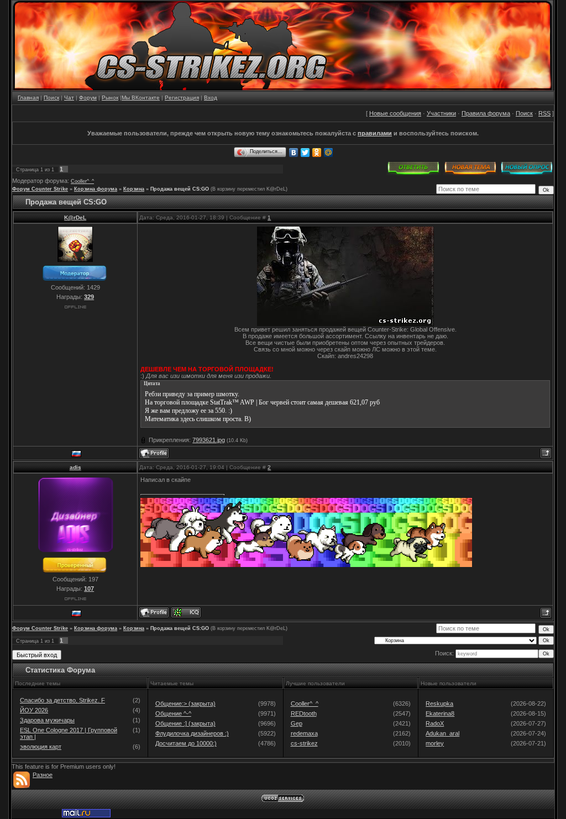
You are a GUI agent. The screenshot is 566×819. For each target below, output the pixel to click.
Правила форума (486, 113)
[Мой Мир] (328, 152)
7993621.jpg (208, 440)
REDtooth (304, 713)
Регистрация (182, 98)
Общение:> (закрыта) (185, 703)
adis (75, 467)
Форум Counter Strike (40, 189)
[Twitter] (305, 152)
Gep (296, 723)
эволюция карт (40, 746)
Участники (441, 113)
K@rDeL (75, 217)
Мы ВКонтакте (141, 98)
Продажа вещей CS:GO (179, 189)
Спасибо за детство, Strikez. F (62, 700)
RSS (544, 113)
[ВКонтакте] (294, 152)
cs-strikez (304, 743)
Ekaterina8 (440, 713)
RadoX (435, 723)
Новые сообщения (395, 113)
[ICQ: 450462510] (186, 612)
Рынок (110, 98)
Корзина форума (95, 189)
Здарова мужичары (47, 720)
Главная (28, 98)
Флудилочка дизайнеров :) (192, 733)
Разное (43, 774)
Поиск (51, 98)
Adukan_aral (442, 733)
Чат (69, 98)
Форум (88, 98)
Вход (210, 98)
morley (435, 743)
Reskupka (439, 703)
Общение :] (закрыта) (185, 723)
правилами (375, 133)
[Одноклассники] (317, 152)
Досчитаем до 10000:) (186, 743)
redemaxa (304, 733)
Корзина (133, 189)
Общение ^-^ (173, 713)
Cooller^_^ (82, 181)
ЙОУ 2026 (34, 710)
